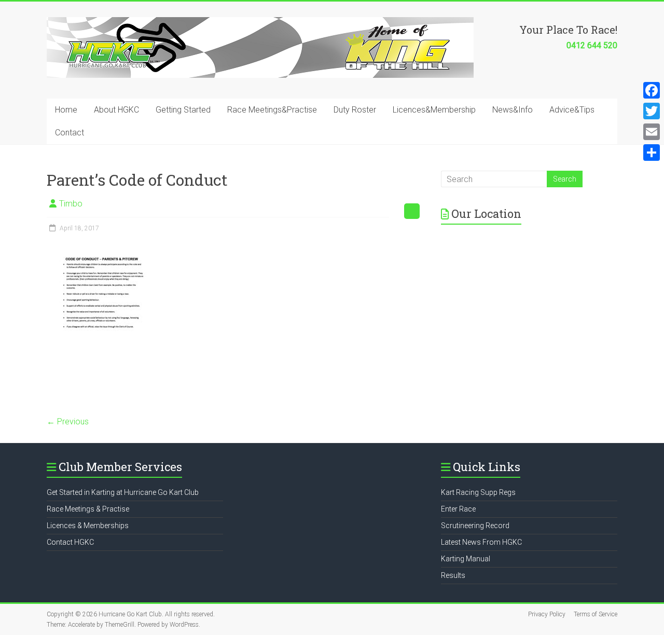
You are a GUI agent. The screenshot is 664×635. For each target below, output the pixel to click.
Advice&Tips (571, 110)
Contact (69, 132)
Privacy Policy (546, 614)
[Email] (651, 131)
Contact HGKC (70, 542)
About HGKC (116, 110)
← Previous (68, 421)
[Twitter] (651, 111)
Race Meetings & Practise (88, 509)
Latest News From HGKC (481, 542)
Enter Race (458, 509)
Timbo (70, 204)
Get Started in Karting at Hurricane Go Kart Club (123, 492)
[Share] (651, 152)
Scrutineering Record (475, 525)
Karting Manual (465, 559)
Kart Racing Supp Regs (478, 492)
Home (66, 110)
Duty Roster (355, 110)
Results (453, 575)
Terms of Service (595, 614)
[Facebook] (651, 90)
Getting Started (183, 110)
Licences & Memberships (88, 525)
